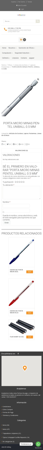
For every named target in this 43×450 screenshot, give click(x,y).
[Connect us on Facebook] (18, 354)
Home (4, 48)
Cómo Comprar (8, 409)
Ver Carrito (21, 2)
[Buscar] (38, 21)
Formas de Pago (8, 412)
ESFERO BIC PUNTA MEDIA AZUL (16, 271)
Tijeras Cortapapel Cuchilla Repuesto (14, 437)
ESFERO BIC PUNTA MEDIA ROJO (16, 312)
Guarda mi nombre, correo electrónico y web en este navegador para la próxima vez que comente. (20, 217)
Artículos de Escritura (16, 133)
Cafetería (5, 58)
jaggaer (31, 58)
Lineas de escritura (21, 65)
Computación (6, 53)
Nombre (6, 202)
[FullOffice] (21, 15)
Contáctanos (7, 406)
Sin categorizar (7, 441)
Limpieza (15, 58)
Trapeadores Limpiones (10, 433)
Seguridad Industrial (22, 53)
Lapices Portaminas (30, 133)
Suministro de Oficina (26, 48)
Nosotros (11, 48)
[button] (25, 368)
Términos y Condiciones (10, 415)
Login (22, 9)
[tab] (21, 150)
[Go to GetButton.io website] (38, 448)
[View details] (21, 252)
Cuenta (13, 2)
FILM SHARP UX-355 (17, 337)
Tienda (29, 2)
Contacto (24, 58)
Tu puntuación (8, 182)
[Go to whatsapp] (38, 444)
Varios (5, 429)
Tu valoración (8, 185)
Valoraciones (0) (21, 150)
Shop (10, 65)
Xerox (4, 425)
